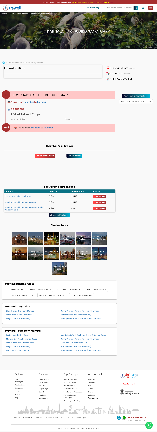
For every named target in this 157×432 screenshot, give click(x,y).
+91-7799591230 (137, 417)
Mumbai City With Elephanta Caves (20, 202)
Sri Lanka (91, 379)
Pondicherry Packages (73, 392)
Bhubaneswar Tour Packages (67, 252)
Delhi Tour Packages (19, 237)
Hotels (17, 394)
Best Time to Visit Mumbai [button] (69, 290)
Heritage (42, 395)
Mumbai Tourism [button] (16, 290)
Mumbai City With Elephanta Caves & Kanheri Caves (83, 335)
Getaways (19, 388)
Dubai (90, 389)
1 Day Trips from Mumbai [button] (81, 295)
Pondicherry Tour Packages (99, 237)
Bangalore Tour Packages (51, 252)
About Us (16, 417)
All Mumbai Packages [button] (59, 215)
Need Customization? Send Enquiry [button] (136, 101)
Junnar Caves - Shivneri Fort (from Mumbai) (80, 311)
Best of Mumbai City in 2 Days (18, 196)
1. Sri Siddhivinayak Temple (26, 114)
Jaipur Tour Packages (35, 237)
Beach (41, 392)
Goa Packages (70, 385)
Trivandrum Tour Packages (83, 237)
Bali (89, 385)
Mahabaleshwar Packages (70, 396)
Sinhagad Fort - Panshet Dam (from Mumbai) (81, 318)
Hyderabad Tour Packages (51, 237)
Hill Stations (43, 382)
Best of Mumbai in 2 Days (17, 335)
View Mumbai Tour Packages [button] (136, 96)
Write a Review (74, 155)
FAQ (62, 417)
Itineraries (4, 14)
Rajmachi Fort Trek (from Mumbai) (76, 315)
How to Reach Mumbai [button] (96, 290)
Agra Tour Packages (19, 252)
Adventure (43, 398)
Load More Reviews (45, 155)
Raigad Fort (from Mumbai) (18, 318)
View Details (99, 196)
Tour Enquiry (93, 7)
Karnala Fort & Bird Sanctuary (19, 315)
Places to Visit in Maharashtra (52, 295)
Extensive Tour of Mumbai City (74, 342)
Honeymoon (44, 379)
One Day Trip (23, 14)
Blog (16, 398)
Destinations (20, 385)
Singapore (92, 392)
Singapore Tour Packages (59, 268)
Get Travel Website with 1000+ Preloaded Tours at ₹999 (92, 2)
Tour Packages (19, 380)
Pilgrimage (43, 389)
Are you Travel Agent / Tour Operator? (57, 2)
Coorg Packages (70, 379)
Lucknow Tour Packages (83, 252)
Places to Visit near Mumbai (21, 295)
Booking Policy (52, 417)
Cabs (17, 391)
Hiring (70, 417)
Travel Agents (81, 417)
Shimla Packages (71, 389)
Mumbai (13, 14)
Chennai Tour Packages (67, 237)
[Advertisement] (137, 120)
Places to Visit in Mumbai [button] (40, 290)
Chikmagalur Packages (73, 401)
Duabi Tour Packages (99, 252)
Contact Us (27, 417)
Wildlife (42, 385)
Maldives (91, 395)
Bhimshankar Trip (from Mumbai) (20, 311)
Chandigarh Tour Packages (35, 252)
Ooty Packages (70, 382)
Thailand (91, 382)
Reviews (39, 417)
